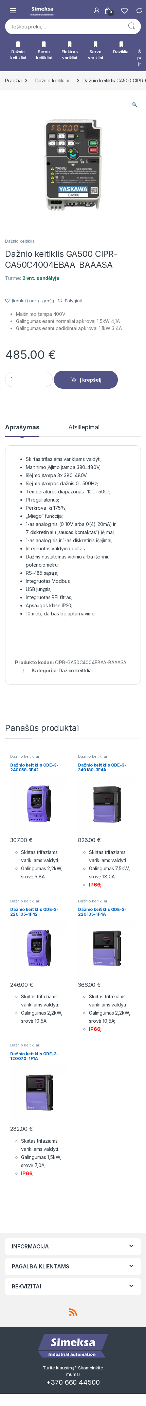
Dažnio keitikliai (18, 54)
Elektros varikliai (69, 54)
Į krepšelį (91, 380)
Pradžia (13, 80)
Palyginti (73, 300)
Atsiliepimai (83, 427)
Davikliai (121, 51)
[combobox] (63, 26)
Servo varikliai (95, 54)
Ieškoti (131, 26)
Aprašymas (22, 427)
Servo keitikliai (44, 54)
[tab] (22, 430)
